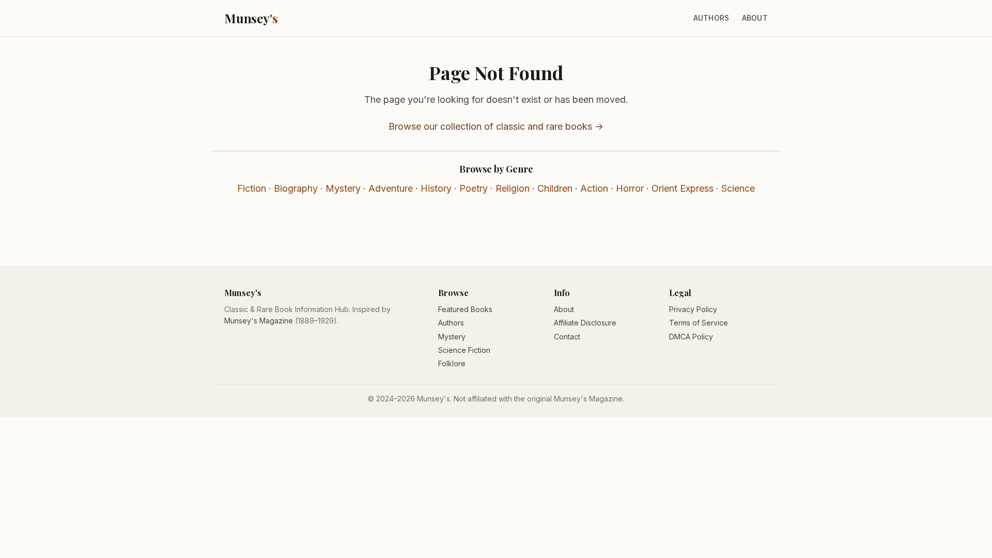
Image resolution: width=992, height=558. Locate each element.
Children (554, 188)
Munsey (251, 18)
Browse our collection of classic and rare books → (496, 126)
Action (594, 188)
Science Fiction (464, 350)
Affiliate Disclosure (585, 322)
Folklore (452, 363)
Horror (630, 188)
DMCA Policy (691, 336)
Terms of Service (698, 322)
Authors (711, 17)
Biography (296, 188)
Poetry (473, 188)
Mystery (343, 188)
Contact (567, 336)
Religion (512, 188)
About (755, 17)
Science (738, 188)
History (436, 188)
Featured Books (465, 309)
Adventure (390, 188)
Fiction (251, 188)
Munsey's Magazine (258, 320)
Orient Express (683, 188)
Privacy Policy (693, 309)
